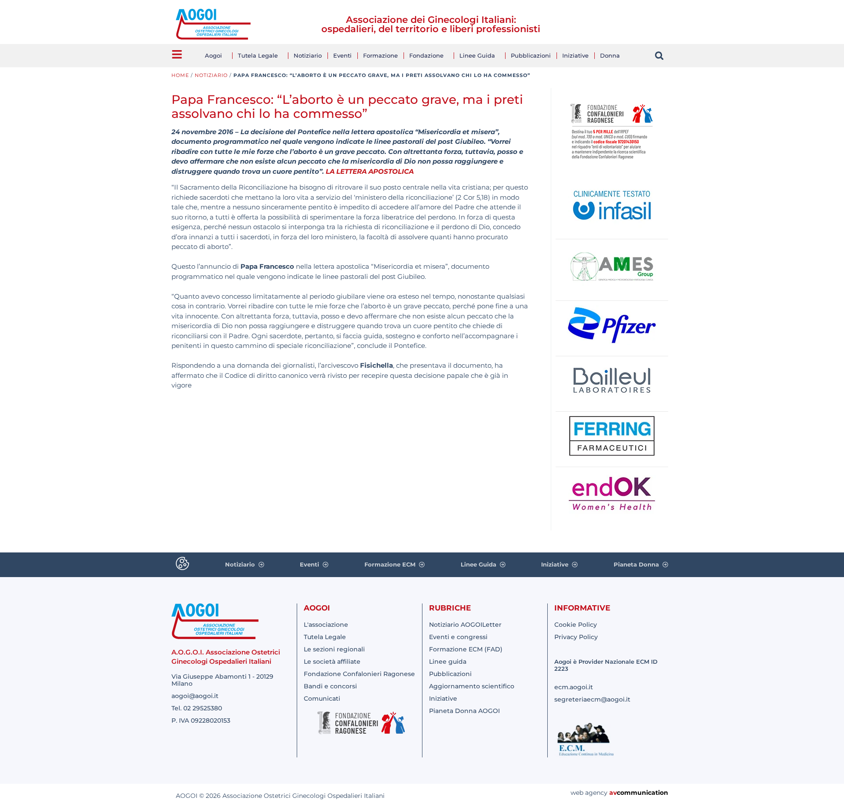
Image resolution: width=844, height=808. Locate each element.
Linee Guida (477, 55)
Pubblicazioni (531, 55)
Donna (610, 55)
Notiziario (308, 55)
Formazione (380, 55)
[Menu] (176, 54)
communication (642, 793)
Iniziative (575, 55)
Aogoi (213, 55)
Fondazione (426, 55)
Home (180, 75)
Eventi (342, 55)
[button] (659, 55)
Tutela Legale (258, 55)
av (613, 793)
